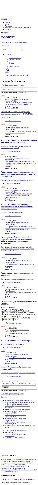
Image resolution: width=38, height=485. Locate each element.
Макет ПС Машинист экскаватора (20, 333)
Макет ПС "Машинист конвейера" (12, 212)
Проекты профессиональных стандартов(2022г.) (17, 100)
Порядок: (21, 383)
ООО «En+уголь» (7, 466)
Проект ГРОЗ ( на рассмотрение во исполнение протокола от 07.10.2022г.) (18, 103)
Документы (8, 26)
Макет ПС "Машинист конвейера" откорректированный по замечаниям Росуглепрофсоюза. (18, 195)
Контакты (8, 29)
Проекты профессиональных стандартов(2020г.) (17, 330)
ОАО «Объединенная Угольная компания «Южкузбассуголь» (15, 468)
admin (3, 96)
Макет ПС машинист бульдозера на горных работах (18, 373)
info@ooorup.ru (31, 479)
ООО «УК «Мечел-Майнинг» (16, 464)
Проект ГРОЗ (5, 117)
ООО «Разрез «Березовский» (23, 470)
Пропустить (5, 45)
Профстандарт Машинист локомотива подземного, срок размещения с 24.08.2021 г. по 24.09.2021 (20, 163)
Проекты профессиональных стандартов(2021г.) (17, 128)
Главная (7, 22)
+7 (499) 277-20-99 (7, 479)
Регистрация (5, 32)
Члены (7, 24)
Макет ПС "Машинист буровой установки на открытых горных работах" (21, 132)
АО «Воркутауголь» (19, 466)
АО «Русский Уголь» (8, 461)
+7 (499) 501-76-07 (19, 479)
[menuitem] (15, 58)
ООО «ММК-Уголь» (22, 461)
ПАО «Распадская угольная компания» (17, 462)
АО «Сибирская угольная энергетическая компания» (18, 459)
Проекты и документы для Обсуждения (18, 27)
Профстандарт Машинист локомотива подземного (17, 180)
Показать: (5, 382)
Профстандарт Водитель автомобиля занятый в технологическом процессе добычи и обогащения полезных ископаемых (20, 227)
